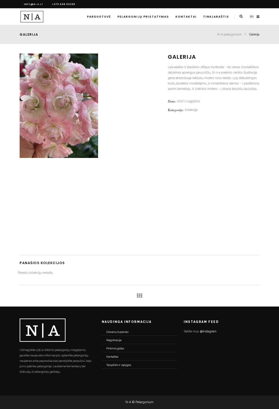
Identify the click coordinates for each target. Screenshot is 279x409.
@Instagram (208, 331)
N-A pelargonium (229, 34)
